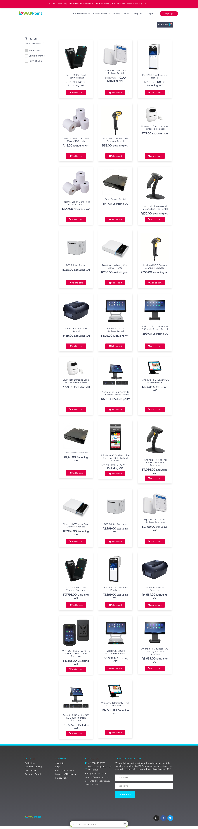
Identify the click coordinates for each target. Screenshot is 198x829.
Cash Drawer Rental (115, 199)
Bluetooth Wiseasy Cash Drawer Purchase (76, 525)
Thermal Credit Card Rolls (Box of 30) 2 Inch (76, 203)
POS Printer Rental (76, 265)
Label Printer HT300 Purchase (154, 589)
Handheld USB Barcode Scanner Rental (115, 139)
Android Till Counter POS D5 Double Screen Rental (115, 393)
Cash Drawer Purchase (76, 452)
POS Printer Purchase (115, 524)
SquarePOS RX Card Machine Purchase (155, 521)
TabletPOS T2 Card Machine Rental (115, 330)
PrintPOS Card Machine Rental (154, 76)
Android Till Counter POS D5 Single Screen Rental (154, 327)
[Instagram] (156, 818)
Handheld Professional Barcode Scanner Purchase (155, 462)
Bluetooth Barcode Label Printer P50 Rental (154, 127)
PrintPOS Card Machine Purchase (115, 589)
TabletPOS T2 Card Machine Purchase (115, 652)
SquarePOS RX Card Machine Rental (115, 72)
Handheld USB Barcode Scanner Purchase (155, 266)
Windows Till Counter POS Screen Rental (155, 381)
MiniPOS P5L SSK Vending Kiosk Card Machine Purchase (76, 653)
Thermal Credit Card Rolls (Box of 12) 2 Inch (76, 139)
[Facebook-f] (163, 818)
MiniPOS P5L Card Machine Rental (76, 76)
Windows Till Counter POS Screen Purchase (115, 704)
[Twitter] (170, 818)
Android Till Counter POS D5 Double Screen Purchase (76, 718)
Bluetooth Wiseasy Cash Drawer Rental (115, 266)
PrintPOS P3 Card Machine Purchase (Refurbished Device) (115, 458)
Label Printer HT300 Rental (76, 330)
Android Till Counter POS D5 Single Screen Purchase (154, 651)
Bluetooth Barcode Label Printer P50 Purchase (75, 381)
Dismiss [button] (146, 3)
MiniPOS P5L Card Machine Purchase (76, 589)
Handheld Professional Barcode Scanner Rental (155, 207)
